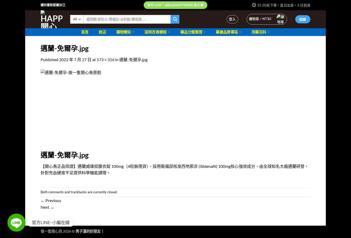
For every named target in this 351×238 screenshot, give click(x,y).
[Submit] (175, 19)
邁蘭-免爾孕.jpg (133, 59)
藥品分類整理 (191, 32)
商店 (102, 32)
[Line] (16, 223)
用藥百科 (259, 32)
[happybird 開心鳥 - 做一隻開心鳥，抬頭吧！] (51, 19)
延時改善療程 (156, 32)
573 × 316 (105, 59)
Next (47, 207)
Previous (51, 200)
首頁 (85, 32)
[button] (232, 19)
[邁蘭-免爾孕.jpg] (114, 109)
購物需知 (123, 32)
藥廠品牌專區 (227, 32)
